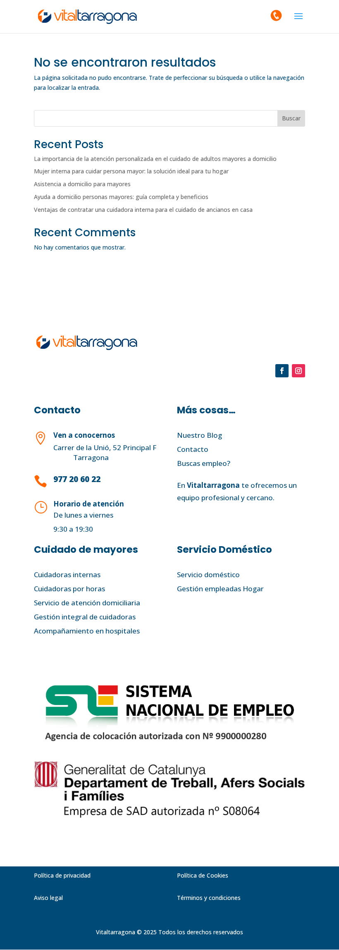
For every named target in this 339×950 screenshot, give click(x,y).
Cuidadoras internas (67, 574)
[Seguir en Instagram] (298, 370)
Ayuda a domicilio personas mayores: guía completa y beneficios (121, 197)
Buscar (291, 118)
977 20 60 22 (76, 479)
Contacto (192, 449)
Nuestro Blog (199, 435)
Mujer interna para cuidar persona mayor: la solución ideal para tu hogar (131, 171)
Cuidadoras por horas (69, 588)
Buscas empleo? (203, 463)
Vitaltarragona (213, 485)
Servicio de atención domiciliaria (87, 602)
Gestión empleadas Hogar (220, 588)
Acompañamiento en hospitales (87, 631)
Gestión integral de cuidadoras (85, 616)
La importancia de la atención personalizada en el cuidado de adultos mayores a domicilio (155, 159)
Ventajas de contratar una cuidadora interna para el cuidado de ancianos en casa (143, 210)
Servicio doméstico (208, 574)
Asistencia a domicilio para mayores (82, 184)
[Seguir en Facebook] (282, 370)
